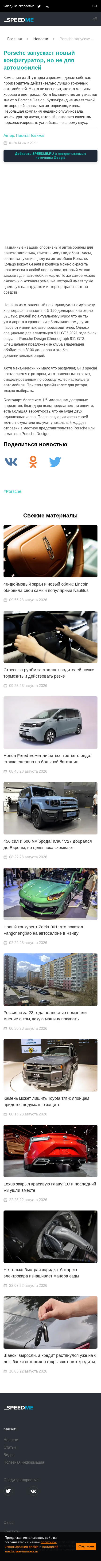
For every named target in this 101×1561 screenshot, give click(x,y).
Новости (11, 1440)
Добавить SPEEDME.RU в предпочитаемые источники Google (50, 155)
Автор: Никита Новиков (24, 135)
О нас (8, 1522)
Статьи (10, 1447)
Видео (9, 1455)
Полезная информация (24, 1462)
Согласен (86, 1546)
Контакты (12, 1531)
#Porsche (12, 491)
